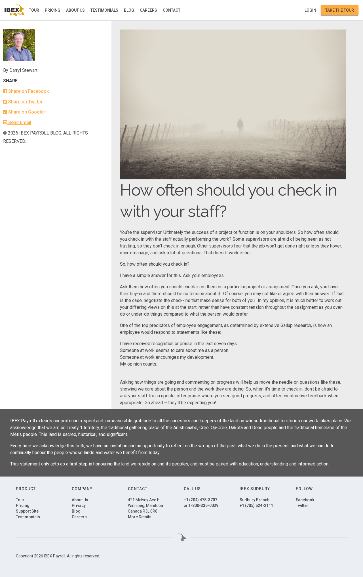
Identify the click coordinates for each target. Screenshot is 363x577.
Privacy (79, 505)
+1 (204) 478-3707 (200, 500)
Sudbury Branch (254, 500)
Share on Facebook (28, 91)
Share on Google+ (26, 112)
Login (310, 10)
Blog (129, 10)
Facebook (305, 500)
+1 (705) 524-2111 (256, 505)
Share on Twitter (25, 101)
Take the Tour (339, 10)
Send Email (19, 122)
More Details (139, 517)
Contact (171, 10)
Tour (34, 10)
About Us (75, 10)
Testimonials (104, 10)
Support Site (27, 511)
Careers (148, 10)
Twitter (302, 505)
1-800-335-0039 (203, 505)
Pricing (52, 10)
